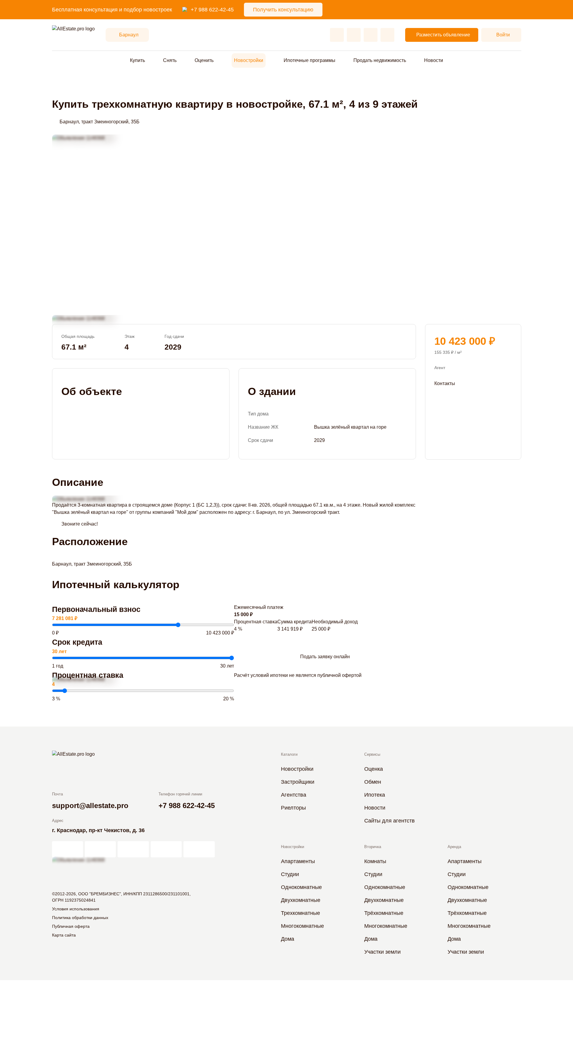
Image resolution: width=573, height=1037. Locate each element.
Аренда (454, 846)
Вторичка (372, 846)
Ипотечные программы (309, 60)
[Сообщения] (370, 35)
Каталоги (289, 754)
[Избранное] (337, 35)
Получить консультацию (283, 10)
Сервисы (372, 754)
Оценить (204, 60)
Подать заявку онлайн (325, 656)
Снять (170, 60)
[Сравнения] (354, 35)
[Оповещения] (387, 35)
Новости (433, 60)
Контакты (444, 383)
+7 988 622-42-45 (212, 10)
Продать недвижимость (379, 60)
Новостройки (248, 60)
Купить (137, 60)
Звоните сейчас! (79, 523)
